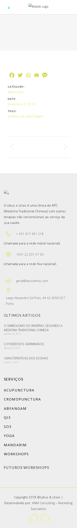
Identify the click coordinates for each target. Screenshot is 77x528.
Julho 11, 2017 (11, 362)
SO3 (8, 426)
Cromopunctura (22, 399)
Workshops (16, 92)
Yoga (9, 435)
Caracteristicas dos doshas (26, 358)
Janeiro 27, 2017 (12, 333)
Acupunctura (19, 390)
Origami (37, 116)
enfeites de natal (20, 116)
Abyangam (15, 408)
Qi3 (7, 417)
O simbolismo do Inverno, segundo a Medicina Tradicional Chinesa (33, 328)
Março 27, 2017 (12, 347)
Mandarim (15, 445)
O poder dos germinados (24, 344)
